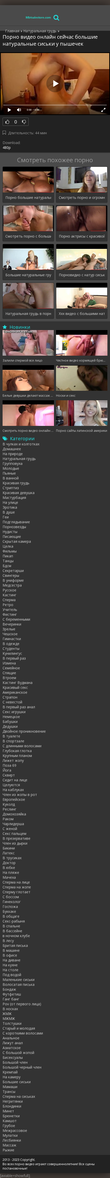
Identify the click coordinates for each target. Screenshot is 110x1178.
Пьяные (9, 473)
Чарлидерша (13, 823)
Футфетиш (12, 994)
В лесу (8, 940)
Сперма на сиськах (19, 1096)
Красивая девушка (19, 492)
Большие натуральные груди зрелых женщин (28, 274)
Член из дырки (15, 843)
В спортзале (13, 741)
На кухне (10, 964)
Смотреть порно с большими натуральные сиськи (28, 236)
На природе (13, 453)
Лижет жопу (13, 760)
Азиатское (12, 1047)
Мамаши (10, 1086)
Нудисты (10, 531)
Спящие (9, 672)
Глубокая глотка (17, 750)
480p (7, 147)
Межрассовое (15, 1130)
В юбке (9, 867)
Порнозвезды (14, 526)
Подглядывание (16, 521)
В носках (10, 1008)
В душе (9, 512)
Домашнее (12, 448)
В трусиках (12, 857)
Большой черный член (22, 1067)
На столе (10, 969)
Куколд (9, 804)
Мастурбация (14, 497)
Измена (9, 663)
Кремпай (10, 1072)
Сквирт (9, 775)
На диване (11, 960)
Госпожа (10, 906)
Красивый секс (15, 687)
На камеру (11, 1076)
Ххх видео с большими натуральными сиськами (82, 313)
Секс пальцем (14, 833)
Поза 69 (9, 765)
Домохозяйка (14, 814)
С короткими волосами (23, 1033)
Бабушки (10, 721)
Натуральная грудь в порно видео (28, 313)
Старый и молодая (19, 1028)
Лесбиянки (12, 1140)
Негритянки (13, 1101)
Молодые (11, 468)
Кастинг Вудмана (17, 682)
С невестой (12, 702)
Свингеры (11, 575)
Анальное (11, 1038)
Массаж (9, 1145)
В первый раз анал (19, 706)
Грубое (9, 1125)
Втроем (9, 677)
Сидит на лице (15, 779)
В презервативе (16, 838)
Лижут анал (13, 1042)
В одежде (11, 643)
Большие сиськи (17, 1081)
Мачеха (9, 877)
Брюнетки (11, 1115)
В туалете (11, 736)
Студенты (11, 648)
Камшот (10, 1120)
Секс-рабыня (14, 921)
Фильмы (10, 551)
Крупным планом (17, 755)
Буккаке (9, 911)
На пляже (11, 872)
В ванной (11, 478)
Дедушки (10, 726)
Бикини (9, 848)
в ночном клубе (16, 935)
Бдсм (7, 565)
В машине (11, 950)
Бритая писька (15, 945)
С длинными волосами (22, 745)
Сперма (9, 599)
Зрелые (9, 629)
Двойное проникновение (24, 731)
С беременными (16, 619)
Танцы (8, 560)
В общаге (11, 916)
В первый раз (14, 658)
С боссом (11, 896)
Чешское (10, 633)
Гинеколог (12, 901)
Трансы (9, 1091)
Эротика (10, 507)
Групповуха (13, 463)
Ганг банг (11, 999)
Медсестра (12, 585)
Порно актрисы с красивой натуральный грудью (82, 236)
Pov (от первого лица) (22, 1003)
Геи (6, 517)
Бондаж (9, 989)
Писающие (12, 536)
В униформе (13, 580)
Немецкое (11, 716)
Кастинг (9, 594)
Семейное (11, 667)
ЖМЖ (7, 1013)
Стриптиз (11, 487)
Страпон (10, 697)
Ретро (8, 604)
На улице (10, 502)
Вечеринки (12, 624)
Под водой (12, 974)
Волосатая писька (19, 984)
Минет (8, 1111)
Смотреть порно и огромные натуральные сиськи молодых (82, 197)
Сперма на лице (16, 882)
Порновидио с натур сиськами (82, 274)
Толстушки (12, 1023)
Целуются (11, 784)
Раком (8, 818)
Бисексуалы (13, 1057)
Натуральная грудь (19, 458)
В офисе (10, 955)
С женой (10, 828)
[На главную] (38, 17)
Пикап (8, 556)
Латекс (9, 853)
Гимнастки (12, 638)
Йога (7, 770)
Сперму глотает (16, 891)
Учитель (10, 609)
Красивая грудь (16, 482)
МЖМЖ (9, 1018)
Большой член (15, 1062)
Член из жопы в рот (20, 794)
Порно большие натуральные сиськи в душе (28, 197)
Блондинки (12, 1106)
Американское (15, 692)
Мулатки (10, 1135)
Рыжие (8, 1150)
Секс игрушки (14, 711)
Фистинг (10, 614)
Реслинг (9, 809)
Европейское (14, 799)
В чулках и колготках (21, 444)
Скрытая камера (17, 541)
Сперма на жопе (17, 887)
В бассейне (12, 930)
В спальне (11, 926)
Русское (9, 590)
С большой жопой (18, 1052)
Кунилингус (12, 653)
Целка (8, 546)
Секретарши (13, 570)
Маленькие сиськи (19, 979)
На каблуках (13, 789)
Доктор (9, 862)
